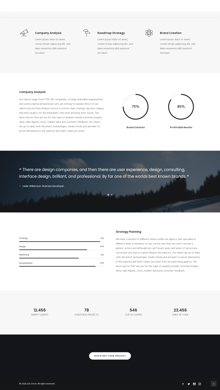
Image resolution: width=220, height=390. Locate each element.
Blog (136, 8)
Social (148, 8)
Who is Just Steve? (78, 8)
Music (97, 8)
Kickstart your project (110, 355)
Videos (110, 8)
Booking (124, 8)
